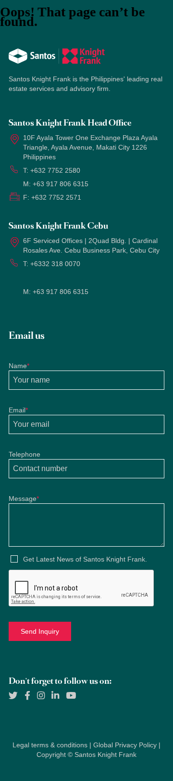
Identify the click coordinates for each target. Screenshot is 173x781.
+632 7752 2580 (55, 170)
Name (19, 366)
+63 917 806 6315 (60, 184)
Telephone (24, 454)
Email (18, 410)
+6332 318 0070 (55, 264)
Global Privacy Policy (125, 745)
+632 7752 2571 (56, 197)
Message (24, 498)
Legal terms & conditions (49, 745)
